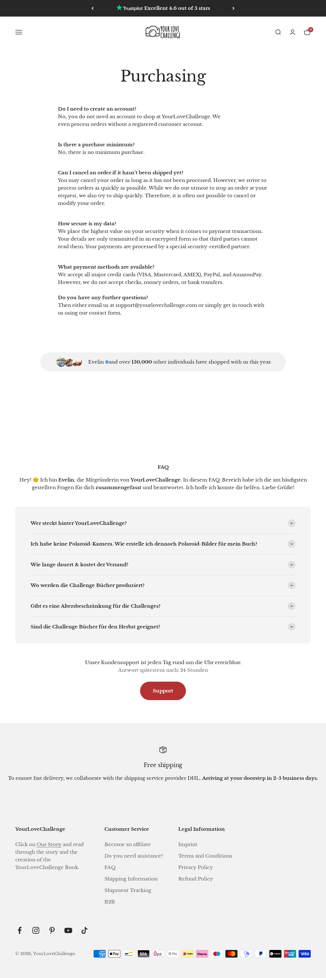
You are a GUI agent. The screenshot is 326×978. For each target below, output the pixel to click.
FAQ (110, 867)
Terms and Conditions (205, 856)
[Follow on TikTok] (84, 930)
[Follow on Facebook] (19, 930)
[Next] (233, 8)
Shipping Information (131, 879)
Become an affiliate (127, 844)
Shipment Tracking (127, 890)
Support (163, 691)
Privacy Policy (195, 867)
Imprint (187, 844)
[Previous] (92, 8)
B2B (109, 902)
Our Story (49, 844)
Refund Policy (195, 879)
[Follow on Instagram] (36, 930)
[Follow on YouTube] (68, 930)
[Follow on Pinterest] (52, 930)
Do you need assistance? (133, 856)
